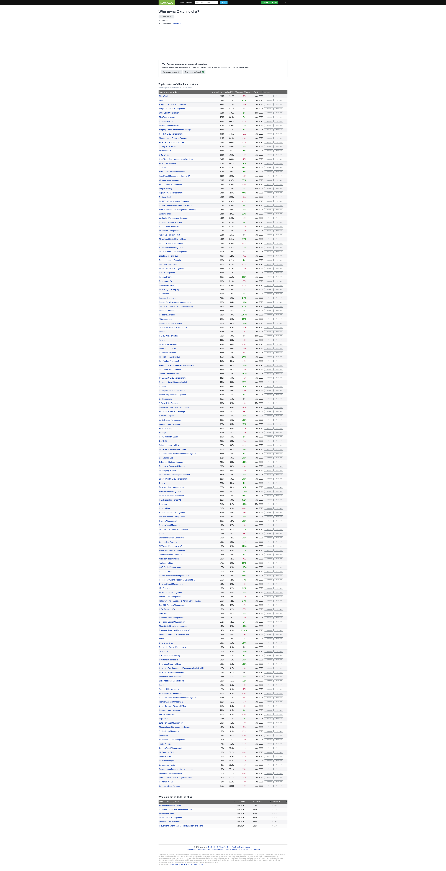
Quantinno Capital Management (172, 378)
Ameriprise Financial (167, 163)
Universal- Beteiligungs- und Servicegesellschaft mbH (181, 668)
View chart (278, 96)
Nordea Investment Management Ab (174, 576)
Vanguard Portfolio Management (172, 105)
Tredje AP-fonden (166, 744)
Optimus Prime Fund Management (173, 252)
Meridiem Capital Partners (170, 677)
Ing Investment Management (170, 193)
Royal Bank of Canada (168, 437)
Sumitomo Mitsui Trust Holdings (172, 412)
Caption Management (168, 521)
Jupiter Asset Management (170, 731)
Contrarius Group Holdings (170, 664)
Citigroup (163, 504)
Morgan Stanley (165, 189)
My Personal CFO (166, 752)
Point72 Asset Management (170, 184)
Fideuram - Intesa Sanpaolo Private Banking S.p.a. (180, 601)
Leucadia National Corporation (171, 538)
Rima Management (167, 273)
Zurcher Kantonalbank (168, 714)
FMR (161, 100)
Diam (161, 534)
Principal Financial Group (169, 357)
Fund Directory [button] (186, 2)
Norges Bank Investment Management (175, 302)
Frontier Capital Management (171, 702)
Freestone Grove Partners (169, 822)
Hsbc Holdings (165, 508)
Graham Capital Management (171, 618)
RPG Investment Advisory (169, 656)
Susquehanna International (170, 126)
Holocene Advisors (167, 315)
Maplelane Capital (166, 814)
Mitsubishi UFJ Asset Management (173, 529)
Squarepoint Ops (166, 458)
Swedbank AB (165, 151)
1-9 (170, 864)
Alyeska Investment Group (170, 806)
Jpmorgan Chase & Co (168, 147)
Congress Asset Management (171, 710)
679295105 (177, 23)
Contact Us (243, 849)
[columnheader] (185, 92)
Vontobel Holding (166, 563)
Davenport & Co (165, 281)
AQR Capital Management (170, 567)
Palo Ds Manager (166, 761)
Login (283, 2)
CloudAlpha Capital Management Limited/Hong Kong (181, 826)
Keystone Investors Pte (168, 660)
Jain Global (164, 651)
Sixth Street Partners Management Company (177, 210)
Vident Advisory (165, 428)
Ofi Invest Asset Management (171, 584)
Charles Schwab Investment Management (176, 205)
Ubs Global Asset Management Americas (176, 159)
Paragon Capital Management (171, 672)
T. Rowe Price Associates (169, 403)
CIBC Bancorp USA (167, 609)
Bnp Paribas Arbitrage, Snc (170, 361)
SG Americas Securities (169, 445)
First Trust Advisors (167, 117)
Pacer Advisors (165, 277)
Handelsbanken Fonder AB (170, 500)
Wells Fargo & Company (169, 290)
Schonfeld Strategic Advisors (171, 462)
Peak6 (161, 685)
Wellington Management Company (173, 218)
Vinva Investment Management (172, 517)
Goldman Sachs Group (168, 264)
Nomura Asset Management (170, 525)
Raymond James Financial (170, 260)
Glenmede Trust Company (170, 370)
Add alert (269, 96)
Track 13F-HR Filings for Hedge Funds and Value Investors (229, 847)
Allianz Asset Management (170, 492)
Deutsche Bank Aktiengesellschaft (173, 382)
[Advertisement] (223, 42)
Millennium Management (169, 231)
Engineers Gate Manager (169, 786)
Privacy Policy (217, 849)
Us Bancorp (164, 294)
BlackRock (163, 96)
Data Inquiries (255, 849)
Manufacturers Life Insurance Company (175, 727)
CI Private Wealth (166, 782)
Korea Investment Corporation (171, 496)
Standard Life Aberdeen (169, 689)
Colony (162, 483)
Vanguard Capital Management (172, 109)
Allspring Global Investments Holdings (175, 130)
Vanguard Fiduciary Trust (169, 235)
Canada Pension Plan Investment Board (175, 810)
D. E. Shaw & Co (166, 643)
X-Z (202, 864)
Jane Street (164, 168)
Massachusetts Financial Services (173, 138)
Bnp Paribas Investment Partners (172, 449)
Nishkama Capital (166, 416)
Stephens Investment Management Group (176, 306)
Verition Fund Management (170, 597)
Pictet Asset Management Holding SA (174, 176)
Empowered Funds (167, 765)
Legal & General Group (168, 256)
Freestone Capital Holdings (170, 773)
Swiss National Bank (167, 349)
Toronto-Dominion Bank (169, 374)
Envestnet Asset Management (171, 487)
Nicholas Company (167, 571)
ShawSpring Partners (168, 471)
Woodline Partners (166, 311)
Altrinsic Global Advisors (169, 559)
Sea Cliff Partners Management (172, 605)
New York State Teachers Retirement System (177, 698)
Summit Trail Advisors (168, 542)
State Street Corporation (169, 113)
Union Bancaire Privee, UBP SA (172, 706)
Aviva (161, 639)
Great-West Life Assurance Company (174, 407)
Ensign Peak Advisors (168, 344)
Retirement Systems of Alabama (172, 466)
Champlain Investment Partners (172, 391)
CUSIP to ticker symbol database (198, 849)
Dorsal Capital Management (170, 323)
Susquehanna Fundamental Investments (175, 769)
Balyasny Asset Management (171, 248)
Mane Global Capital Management (173, 626)
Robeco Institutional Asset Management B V (177, 580)
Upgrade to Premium (269, 2)
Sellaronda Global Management (172, 740)
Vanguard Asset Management (171, 424)
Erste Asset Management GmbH (172, 681)
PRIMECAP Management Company (174, 201)
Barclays (162, 433)
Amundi (162, 340)
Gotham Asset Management (170, 748)
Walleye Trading (165, 214)
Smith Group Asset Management (172, 395)
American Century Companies (171, 142)
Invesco (162, 332)
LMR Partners (165, 614)
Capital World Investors (168, 336)
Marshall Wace (165, 756)
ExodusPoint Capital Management (173, 479)
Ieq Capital (163, 719)
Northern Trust (165, 197)
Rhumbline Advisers (167, 353)
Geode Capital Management (170, 134)
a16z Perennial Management (171, 723)
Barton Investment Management (172, 513)
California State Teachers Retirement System (177, 454)
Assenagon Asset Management (172, 550)
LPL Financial (165, 588)
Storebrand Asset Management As (173, 327)
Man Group (163, 735)
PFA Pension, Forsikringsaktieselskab (174, 475)
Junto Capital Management (170, 420)
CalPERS (163, 441)
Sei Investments (165, 399)
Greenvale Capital (166, 285)
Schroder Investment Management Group (176, 778)
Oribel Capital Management (170, 818)
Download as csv (170, 72)
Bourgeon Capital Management (172, 622)
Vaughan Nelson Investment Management (176, 365)
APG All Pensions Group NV (171, 693)
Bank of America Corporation (171, 243)
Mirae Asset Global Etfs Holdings (172, 239)
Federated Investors (167, 298)
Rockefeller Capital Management (172, 647)
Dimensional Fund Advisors (170, 222)
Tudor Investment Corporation (171, 555)
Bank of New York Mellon (169, 227)
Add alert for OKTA (166, 17)
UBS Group (164, 155)
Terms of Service (231, 849)
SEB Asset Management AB (170, 546)
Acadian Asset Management (170, 593)
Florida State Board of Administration (174, 635)
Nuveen (162, 386)
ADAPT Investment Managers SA (173, 172)
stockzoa (167, 2)
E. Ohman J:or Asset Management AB (174, 630)
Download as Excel (193, 72)
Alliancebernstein (166, 319)
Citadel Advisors (166, 121)
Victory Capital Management (170, 180)
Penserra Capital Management (171, 269)
